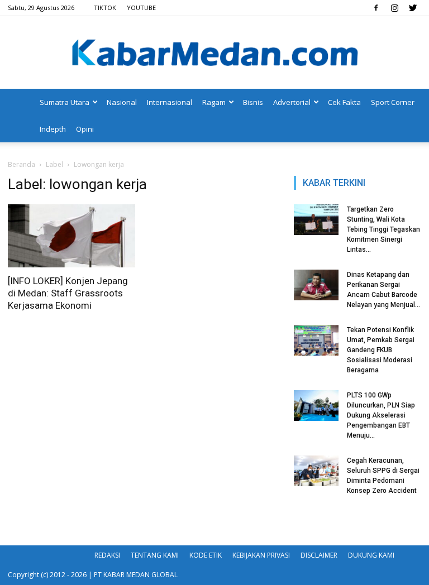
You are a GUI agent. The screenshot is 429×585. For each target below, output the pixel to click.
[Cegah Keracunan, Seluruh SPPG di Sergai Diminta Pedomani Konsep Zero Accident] (316, 470)
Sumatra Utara (64, 102)
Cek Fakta (344, 102)
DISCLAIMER (319, 555)
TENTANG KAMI (155, 555)
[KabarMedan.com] (214, 53)
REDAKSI (107, 555)
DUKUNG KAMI (371, 555)
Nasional (122, 102)
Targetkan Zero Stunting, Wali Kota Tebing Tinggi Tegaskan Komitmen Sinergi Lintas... (383, 229)
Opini (85, 129)
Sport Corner (392, 102)
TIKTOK (105, 7)
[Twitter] (412, 8)
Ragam (214, 102)
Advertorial (292, 102)
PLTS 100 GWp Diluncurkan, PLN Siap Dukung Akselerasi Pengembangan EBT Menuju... (381, 415)
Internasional (169, 102)
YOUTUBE (141, 7)
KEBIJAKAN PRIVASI (261, 555)
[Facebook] (376, 8)
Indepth (53, 129)
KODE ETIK (205, 555)
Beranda (21, 164)
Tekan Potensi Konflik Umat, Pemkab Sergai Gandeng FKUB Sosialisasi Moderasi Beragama (380, 350)
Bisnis (253, 102)
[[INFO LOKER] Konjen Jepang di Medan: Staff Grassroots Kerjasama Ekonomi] (71, 235)
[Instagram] (394, 8)
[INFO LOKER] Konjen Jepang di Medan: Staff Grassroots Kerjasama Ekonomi (68, 293)
